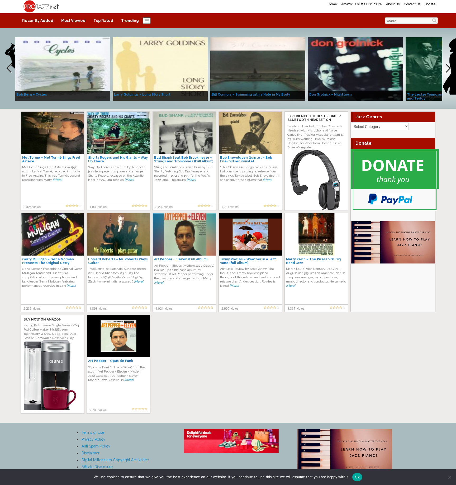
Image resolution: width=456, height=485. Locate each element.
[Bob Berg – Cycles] (62, 69)
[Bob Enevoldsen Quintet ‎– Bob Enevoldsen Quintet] (250, 132)
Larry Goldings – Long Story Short (142, 94)
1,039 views (98, 206)
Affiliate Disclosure (97, 467)
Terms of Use (93, 432)
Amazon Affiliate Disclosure (361, 4)
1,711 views (230, 206)
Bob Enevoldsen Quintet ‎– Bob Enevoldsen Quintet (246, 159)
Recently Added (37, 20)
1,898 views (98, 308)
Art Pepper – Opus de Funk (110, 361)
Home (332, 4)
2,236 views (32, 308)
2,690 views (230, 308)
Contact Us (412, 4)
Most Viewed (73, 20)
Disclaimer (90, 453)
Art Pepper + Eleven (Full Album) (180, 259)
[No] (449, 477)
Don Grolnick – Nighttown (330, 94)
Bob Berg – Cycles (31, 94)
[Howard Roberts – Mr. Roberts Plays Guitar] (118, 234)
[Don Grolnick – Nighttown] (355, 69)
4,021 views (164, 308)
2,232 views (164, 206)
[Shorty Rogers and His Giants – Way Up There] (118, 132)
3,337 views (296, 308)
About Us (393, 4)
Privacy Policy (93, 439)
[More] (57, 180)
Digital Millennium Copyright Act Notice (115, 460)
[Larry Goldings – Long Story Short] (160, 69)
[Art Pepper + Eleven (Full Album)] (184, 234)
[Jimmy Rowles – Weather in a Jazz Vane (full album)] (250, 234)
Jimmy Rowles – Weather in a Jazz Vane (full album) (248, 261)
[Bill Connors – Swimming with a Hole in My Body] (257, 69)
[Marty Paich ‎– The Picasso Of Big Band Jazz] (316, 234)
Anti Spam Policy (96, 446)
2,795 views (98, 410)
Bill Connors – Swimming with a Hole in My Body (251, 94)
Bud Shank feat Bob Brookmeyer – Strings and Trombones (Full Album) (183, 159)
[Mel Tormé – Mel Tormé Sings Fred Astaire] (52, 132)
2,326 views (32, 206)
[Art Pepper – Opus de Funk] (118, 336)
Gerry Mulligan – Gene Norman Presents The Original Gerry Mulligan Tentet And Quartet (48, 263)
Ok (357, 477)
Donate (430, 4)
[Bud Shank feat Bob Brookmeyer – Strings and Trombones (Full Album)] (184, 132)
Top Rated (103, 20)
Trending (130, 20)
